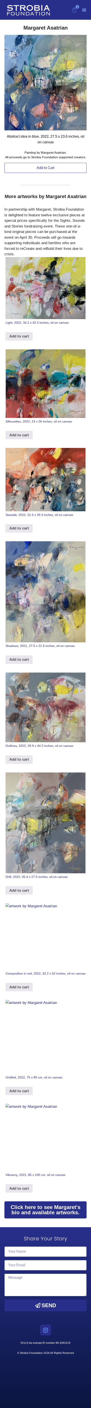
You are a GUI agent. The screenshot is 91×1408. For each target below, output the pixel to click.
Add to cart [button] (19, 336)
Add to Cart (45, 168)
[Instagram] (45, 1330)
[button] (84, 10)
